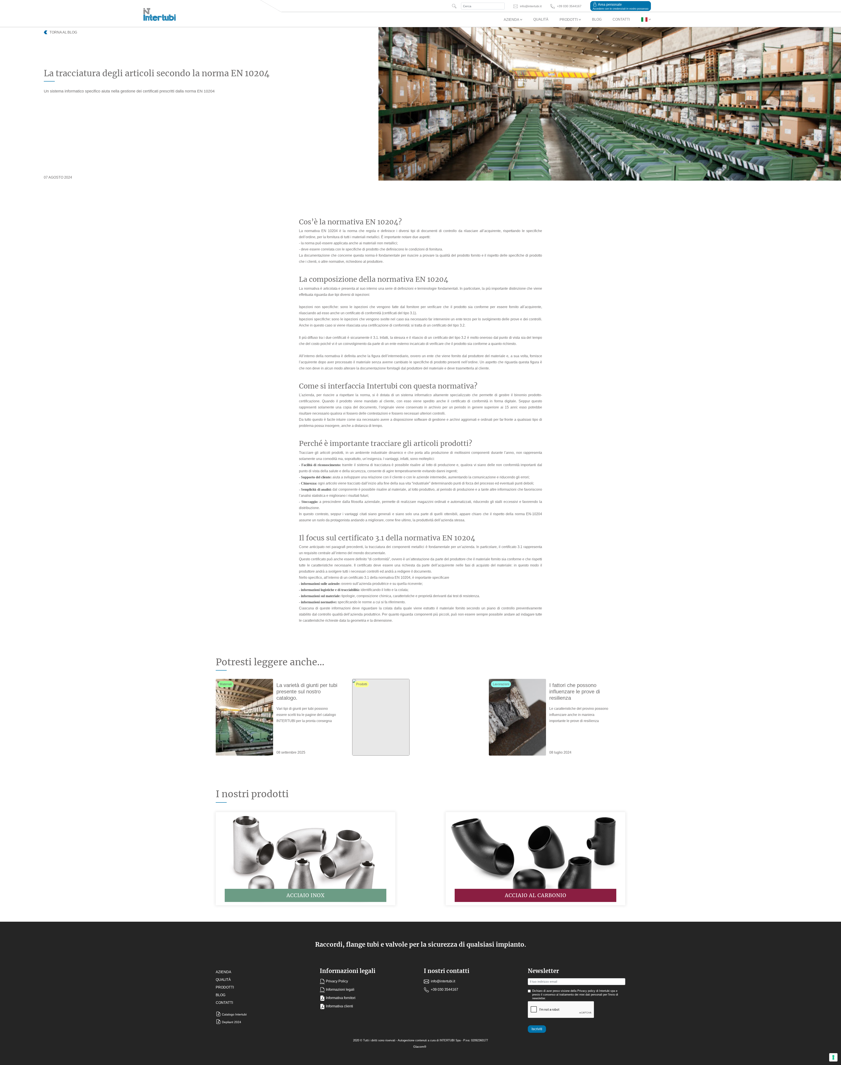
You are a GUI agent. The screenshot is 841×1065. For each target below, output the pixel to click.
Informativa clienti (339, 1006)
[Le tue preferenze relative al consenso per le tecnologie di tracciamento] (833, 1057)
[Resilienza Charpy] (517, 717)
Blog (597, 19)
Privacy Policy (337, 981)
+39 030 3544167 (444, 989)
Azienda (512, 19)
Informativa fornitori (340, 998)
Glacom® (419, 1046)
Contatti (621, 19)
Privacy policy (586, 990)
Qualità (540, 19)
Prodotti (569, 19)
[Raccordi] (244, 717)
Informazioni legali (340, 989)
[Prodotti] (381, 717)
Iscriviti (537, 1029)
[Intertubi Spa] (159, 13)
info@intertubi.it (442, 981)
